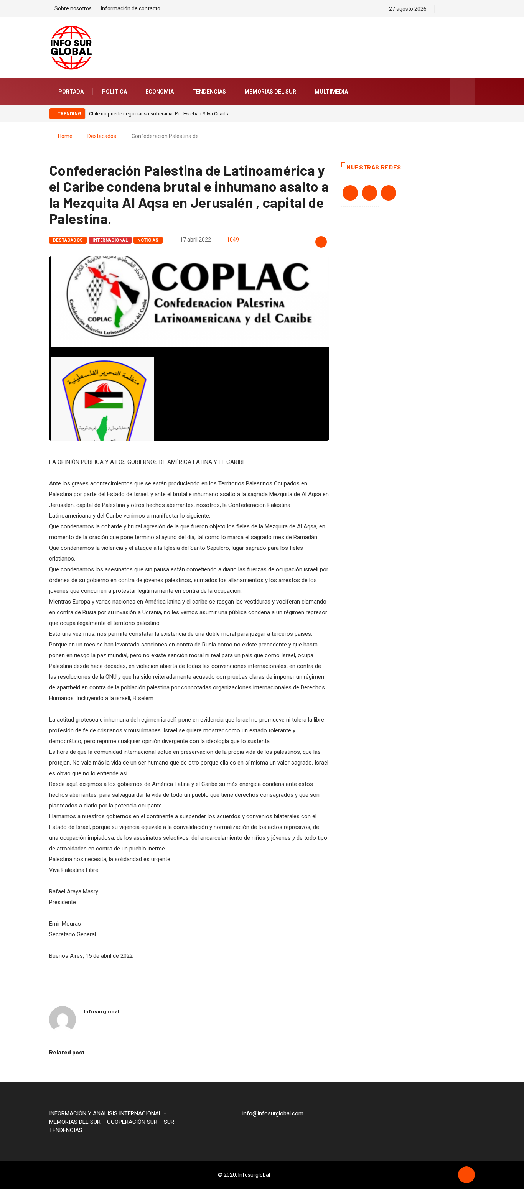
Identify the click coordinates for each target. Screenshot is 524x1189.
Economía (159, 92)
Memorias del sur (270, 92)
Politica (114, 92)
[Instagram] (473, 9)
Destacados (101, 136)
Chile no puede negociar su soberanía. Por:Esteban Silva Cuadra (159, 114)
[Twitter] (459, 9)
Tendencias (209, 92)
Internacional (110, 240)
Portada (71, 92)
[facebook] (446, 9)
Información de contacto (130, 8)
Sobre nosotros (73, 8)
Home (65, 136)
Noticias (148, 240)
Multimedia (331, 92)
